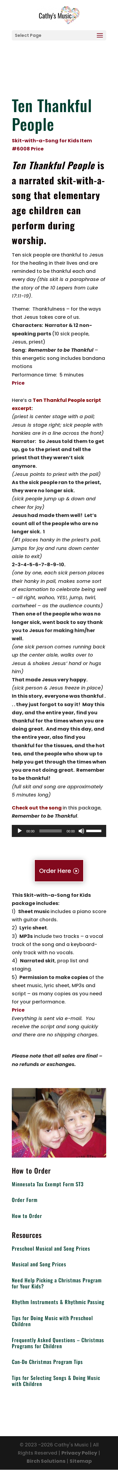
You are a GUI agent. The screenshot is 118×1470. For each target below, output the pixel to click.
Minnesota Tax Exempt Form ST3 (48, 1184)
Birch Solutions (46, 1461)
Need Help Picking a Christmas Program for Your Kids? (57, 1283)
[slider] (94, 830)
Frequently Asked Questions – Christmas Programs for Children (58, 1343)
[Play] (20, 831)
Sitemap (81, 1461)
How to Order (27, 1216)
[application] (59, 831)
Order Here (55, 871)
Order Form (25, 1199)
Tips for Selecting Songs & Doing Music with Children (56, 1381)
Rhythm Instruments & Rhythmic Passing (58, 1302)
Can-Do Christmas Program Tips (47, 1361)
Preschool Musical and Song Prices (51, 1248)
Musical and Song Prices (39, 1264)
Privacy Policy (79, 1452)
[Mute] (81, 831)
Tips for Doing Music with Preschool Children (52, 1321)
